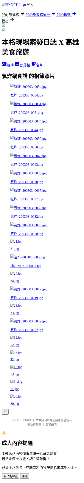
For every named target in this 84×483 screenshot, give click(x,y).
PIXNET (26, 420)
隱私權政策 (34, 424)
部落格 (25, 65)
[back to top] (5, 412)
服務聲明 (51, 424)
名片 (39, 65)
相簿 (11, 65)
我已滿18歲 (10, 476)
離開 (25, 476)
